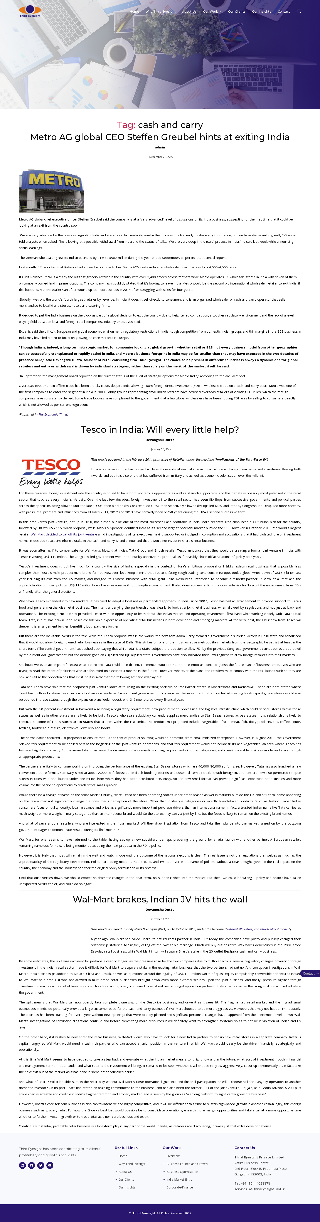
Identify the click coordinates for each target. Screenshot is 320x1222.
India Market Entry (179, 1179)
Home (134, 11)
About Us (189, 11)
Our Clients (237, 11)
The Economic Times (53, 414)
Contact (284, 11)
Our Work (172, 1148)
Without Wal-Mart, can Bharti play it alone (257, 929)
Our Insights (261, 11)
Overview (173, 1156)
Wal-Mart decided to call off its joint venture (64, 534)
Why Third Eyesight (161, 11)
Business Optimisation (182, 1171)
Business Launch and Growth (187, 1163)
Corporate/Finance (180, 1187)
